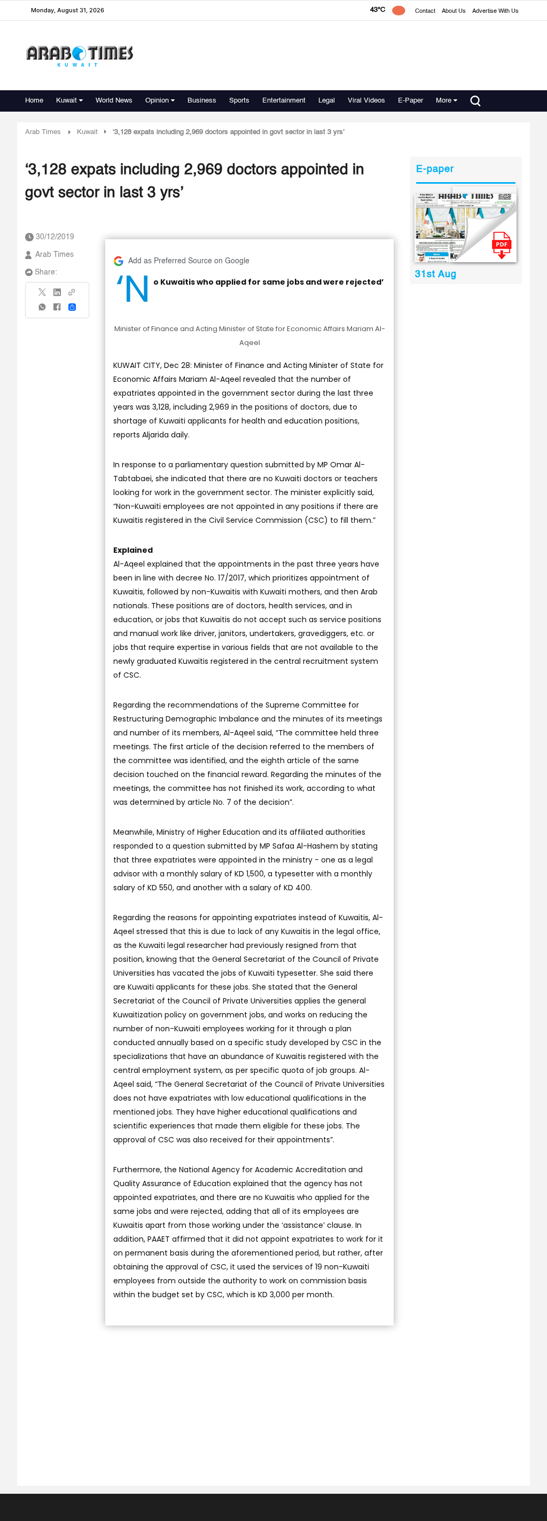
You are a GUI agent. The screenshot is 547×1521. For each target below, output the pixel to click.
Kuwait (66, 100)
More (443, 100)
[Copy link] (72, 295)
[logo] (79, 56)
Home (34, 100)
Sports (239, 100)
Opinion (157, 100)
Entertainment (284, 100)
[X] (42, 295)
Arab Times (43, 132)
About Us (454, 11)
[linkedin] (57, 295)
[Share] (72, 307)
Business (201, 100)
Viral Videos (366, 100)
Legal (326, 100)
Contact (425, 11)
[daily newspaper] (466, 228)
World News (114, 100)
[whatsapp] (42, 310)
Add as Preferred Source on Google (188, 261)
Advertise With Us (495, 11)
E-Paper (410, 100)
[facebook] (57, 310)
